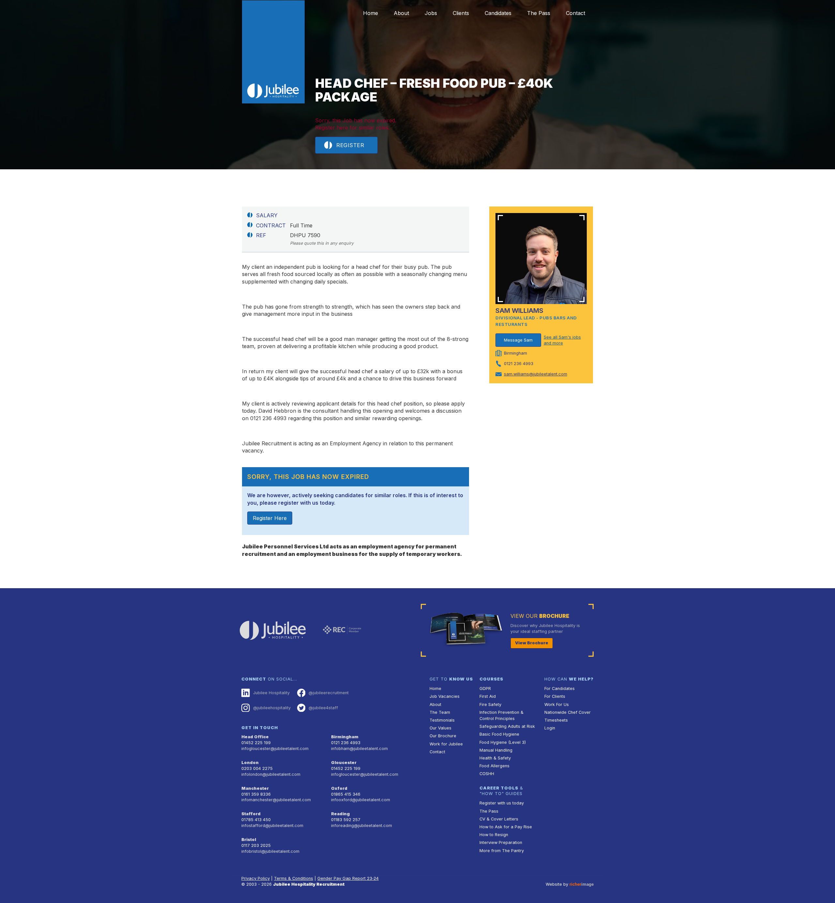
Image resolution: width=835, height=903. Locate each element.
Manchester (255, 788)
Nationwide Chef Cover (567, 712)
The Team (440, 712)
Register (350, 145)
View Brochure (531, 642)
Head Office (255, 736)
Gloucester (344, 762)
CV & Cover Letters (498, 819)
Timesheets (556, 720)
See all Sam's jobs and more (562, 340)
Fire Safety (490, 704)
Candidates (498, 13)
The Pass (538, 13)
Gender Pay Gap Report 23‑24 (348, 878)
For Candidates (559, 688)
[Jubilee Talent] (273, 52)
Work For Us (556, 704)
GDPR (485, 688)
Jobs (431, 13)
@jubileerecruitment (329, 692)
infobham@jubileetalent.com (359, 748)
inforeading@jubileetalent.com (361, 825)
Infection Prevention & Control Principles (501, 715)
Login (549, 728)
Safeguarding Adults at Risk (507, 726)
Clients (461, 13)
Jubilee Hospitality (271, 692)
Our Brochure (443, 735)
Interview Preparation (500, 842)
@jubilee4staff (323, 707)
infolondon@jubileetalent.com (270, 774)
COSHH (486, 773)
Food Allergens (494, 765)
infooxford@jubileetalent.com (360, 799)
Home (370, 13)
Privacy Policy (255, 878)
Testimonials (442, 720)
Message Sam (518, 340)
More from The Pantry (501, 850)
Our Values (440, 728)
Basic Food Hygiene (499, 734)
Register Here (270, 518)
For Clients (554, 696)
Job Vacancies (445, 696)
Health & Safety (495, 758)
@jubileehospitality (272, 707)
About (401, 13)
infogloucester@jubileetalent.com (275, 748)
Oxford (339, 788)
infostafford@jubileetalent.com (272, 825)
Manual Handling (495, 750)
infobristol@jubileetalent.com (270, 851)
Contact (575, 13)
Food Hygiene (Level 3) (502, 742)
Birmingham (344, 736)
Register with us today (501, 803)
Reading (340, 813)
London (250, 762)
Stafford (251, 813)
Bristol (248, 839)
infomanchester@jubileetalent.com (276, 799)
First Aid (487, 696)
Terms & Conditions (293, 878)
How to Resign (493, 834)
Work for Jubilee (446, 744)
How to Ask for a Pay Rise (505, 826)
